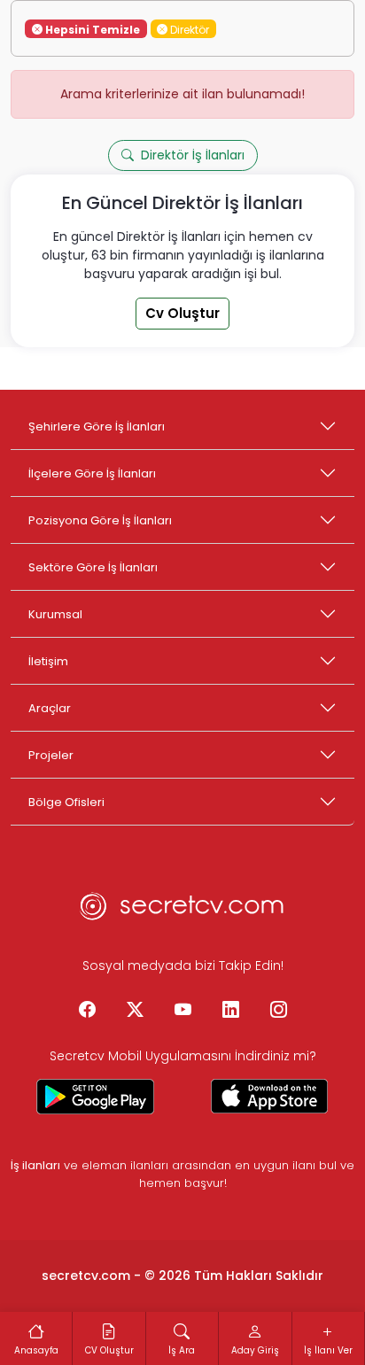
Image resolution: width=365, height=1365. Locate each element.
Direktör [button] (188, 28)
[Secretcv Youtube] (182, 1011)
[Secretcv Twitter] (135, 1011)
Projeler (51, 755)
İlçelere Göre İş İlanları (92, 473)
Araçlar (49, 708)
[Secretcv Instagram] (278, 1011)
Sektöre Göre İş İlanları (93, 567)
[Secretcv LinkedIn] (230, 1011)
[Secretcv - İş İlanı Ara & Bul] (96, 1096)
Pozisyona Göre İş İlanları (100, 520)
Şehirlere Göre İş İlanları (96, 426)
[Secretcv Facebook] (87, 1011)
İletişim (48, 661)
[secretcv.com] (182, 911)
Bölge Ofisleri (66, 802)
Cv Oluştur (182, 313)
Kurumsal (55, 614)
